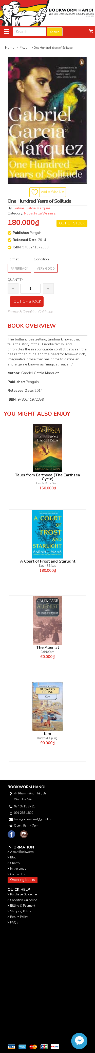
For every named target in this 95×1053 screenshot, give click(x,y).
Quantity (15, 280)
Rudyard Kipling (47, 738)
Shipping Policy (20, 911)
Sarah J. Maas (47, 566)
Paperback (19, 269)
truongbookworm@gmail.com (32, 819)
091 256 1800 (23, 813)
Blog (13, 857)
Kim (47, 734)
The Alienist (47, 648)
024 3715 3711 (24, 806)
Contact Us (17, 874)
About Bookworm (22, 852)
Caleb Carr (47, 652)
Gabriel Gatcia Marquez (32, 208)
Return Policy (19, 917)
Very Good (46, 269)
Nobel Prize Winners (40, 213)
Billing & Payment (22, 906)
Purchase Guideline (23, 894)
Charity (15, 863)
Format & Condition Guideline (30, 311)
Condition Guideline (23, 900)
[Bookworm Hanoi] (47, 12)
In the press (18, 869)
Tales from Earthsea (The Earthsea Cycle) (47, 477)
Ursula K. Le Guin (47, 483)
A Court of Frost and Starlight (47, 561)
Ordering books (22, 879)
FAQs (14, 922)
